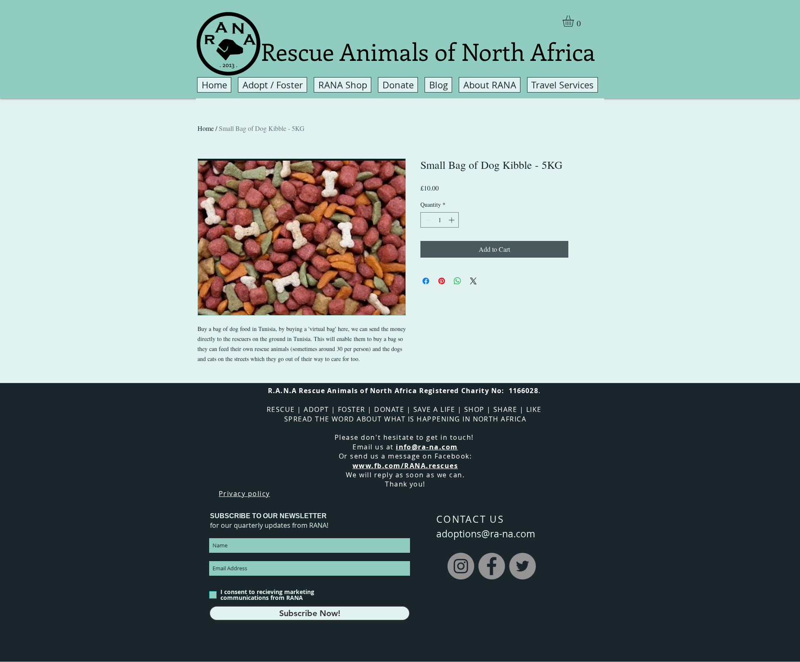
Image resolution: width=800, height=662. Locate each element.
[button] (574, 21)
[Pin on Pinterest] (442, 281)
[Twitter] (522, 566)
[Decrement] (427, 220)
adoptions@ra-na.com (485, 533)
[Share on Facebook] (426, 281)
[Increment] (452, 220)
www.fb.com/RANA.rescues (405, 465)
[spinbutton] (439, 220)
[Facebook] (491, 566)
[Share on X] (473, 281)
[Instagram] (461, 566)
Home (206, 128)
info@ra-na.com (427, 446)
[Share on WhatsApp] (457, 281)
